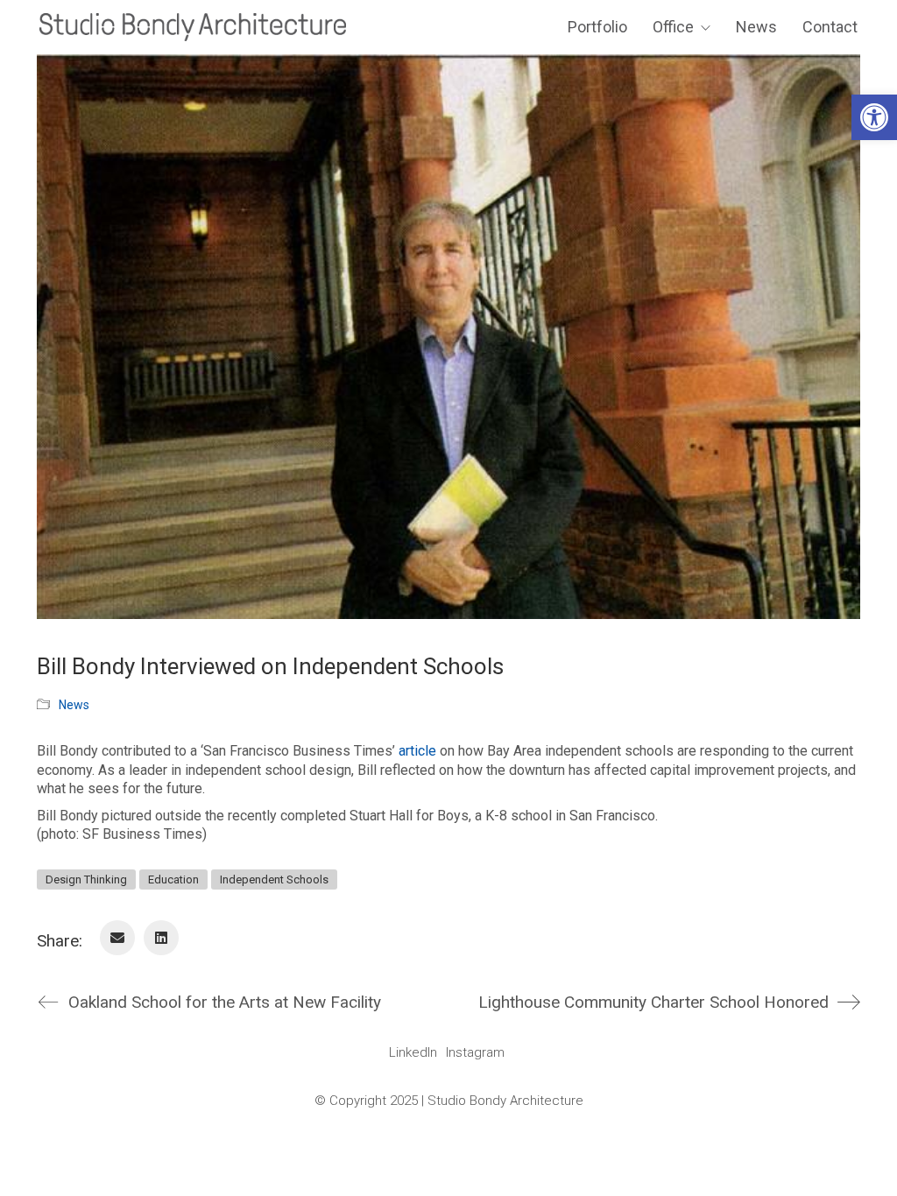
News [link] (74, 705)
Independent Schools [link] (274, 879)
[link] (874, 117)
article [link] (417, 750)
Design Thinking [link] (86, 879)
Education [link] (173, 879)
